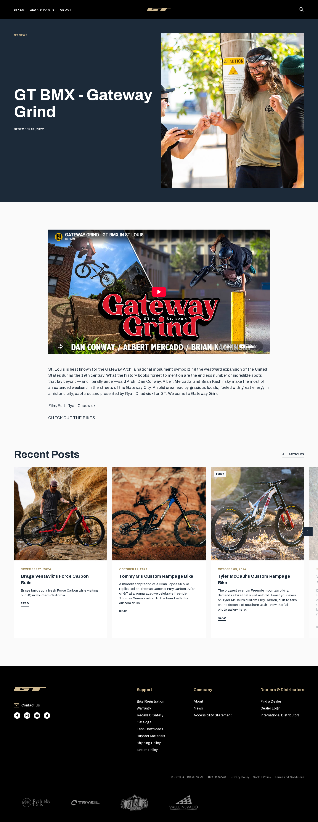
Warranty (144, 708)
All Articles (293, 454)
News (198, 708)
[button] (308, 531)
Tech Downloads (150, 729)
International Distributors (280, 715)
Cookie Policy (262, 777)
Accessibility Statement (213, 715)
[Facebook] (17, 715)
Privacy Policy (240, 777)
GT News (21, 35)
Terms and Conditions (289, 777)
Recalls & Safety (150, 715)
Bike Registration (150, 701)
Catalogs (144, 722)
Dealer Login (270, 708)
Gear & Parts (42, 9)
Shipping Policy (149, 743)
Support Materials (151, 736)
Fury (220, 474)
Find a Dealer (270, 701)
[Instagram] (27, 715)
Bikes (19, 9)
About (66, 9)
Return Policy (147, 750)
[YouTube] (37, 715)
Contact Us (30, 705)
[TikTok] (47, 715)
